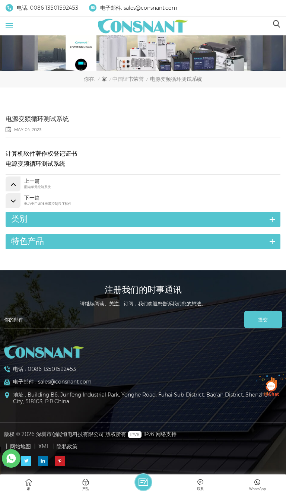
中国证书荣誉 (128, 79)
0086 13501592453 (54, 7)
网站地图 (20, 446)
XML (43, 446)
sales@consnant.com (150, 7)
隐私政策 (67, 446)
